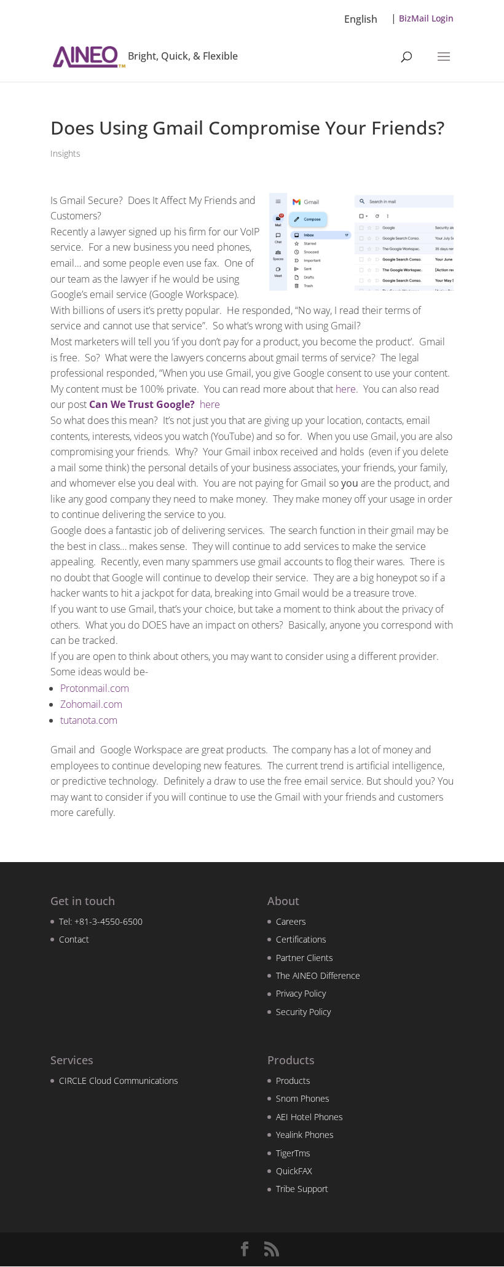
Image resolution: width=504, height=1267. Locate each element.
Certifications (301, 939)
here (346, 389)
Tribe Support (302, 1188)
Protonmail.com (94, 688)
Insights (65, 153)
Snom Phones (302, 1098)
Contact (74, 939)
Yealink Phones (305, 1134)
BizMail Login (426, 18)
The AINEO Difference (318, 975)
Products (293, 1080)
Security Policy (303, 1012)
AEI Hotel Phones (309, 1117)
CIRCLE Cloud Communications (118, 1080)
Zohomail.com (91, 704)
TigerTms (293, 1153)
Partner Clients (304, 957)
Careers (291, 921)
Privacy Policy (301, 993)
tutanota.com (88, 720)
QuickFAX (294, 1171)
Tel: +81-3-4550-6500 (101, 921)
